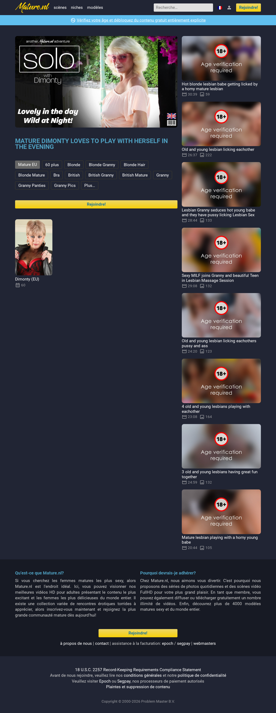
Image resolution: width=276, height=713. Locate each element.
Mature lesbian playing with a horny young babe (220, 540)
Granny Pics (65, 185)
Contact (102, 643)
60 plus (52, 164)
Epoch (105, 681)
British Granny (101, 175)
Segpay (123, 681)
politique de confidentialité (202, 675)
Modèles (95, 7)
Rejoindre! (248, 7)
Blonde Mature (31, 175)
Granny (162, 175)
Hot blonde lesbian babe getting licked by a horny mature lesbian (220, 86)
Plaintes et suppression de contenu (138, 686)
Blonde (73, 164)
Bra (56, 175)
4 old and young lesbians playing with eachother (216, 409)
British (74, 175)
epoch (167, 643)
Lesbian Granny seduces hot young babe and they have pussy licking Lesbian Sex (218, 213)
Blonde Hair (134, 164)
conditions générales (143, 675)
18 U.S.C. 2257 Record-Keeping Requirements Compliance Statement (138, 669)
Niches (77, 7)
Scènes (60, 7)
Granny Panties (31, 185)
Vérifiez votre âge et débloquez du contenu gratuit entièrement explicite (141, 20)
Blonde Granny (102, 164)
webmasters (204, 643)
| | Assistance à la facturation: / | (138, 643)
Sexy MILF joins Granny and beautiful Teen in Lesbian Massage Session (220, 278)
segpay (183, 643)
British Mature (135, 175)
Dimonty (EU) (27, 279)
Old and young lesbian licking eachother (218, 149)
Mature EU (27, 164)
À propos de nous (76, 643)
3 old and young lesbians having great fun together (219, 474)
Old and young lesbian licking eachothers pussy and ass (219, 343)
